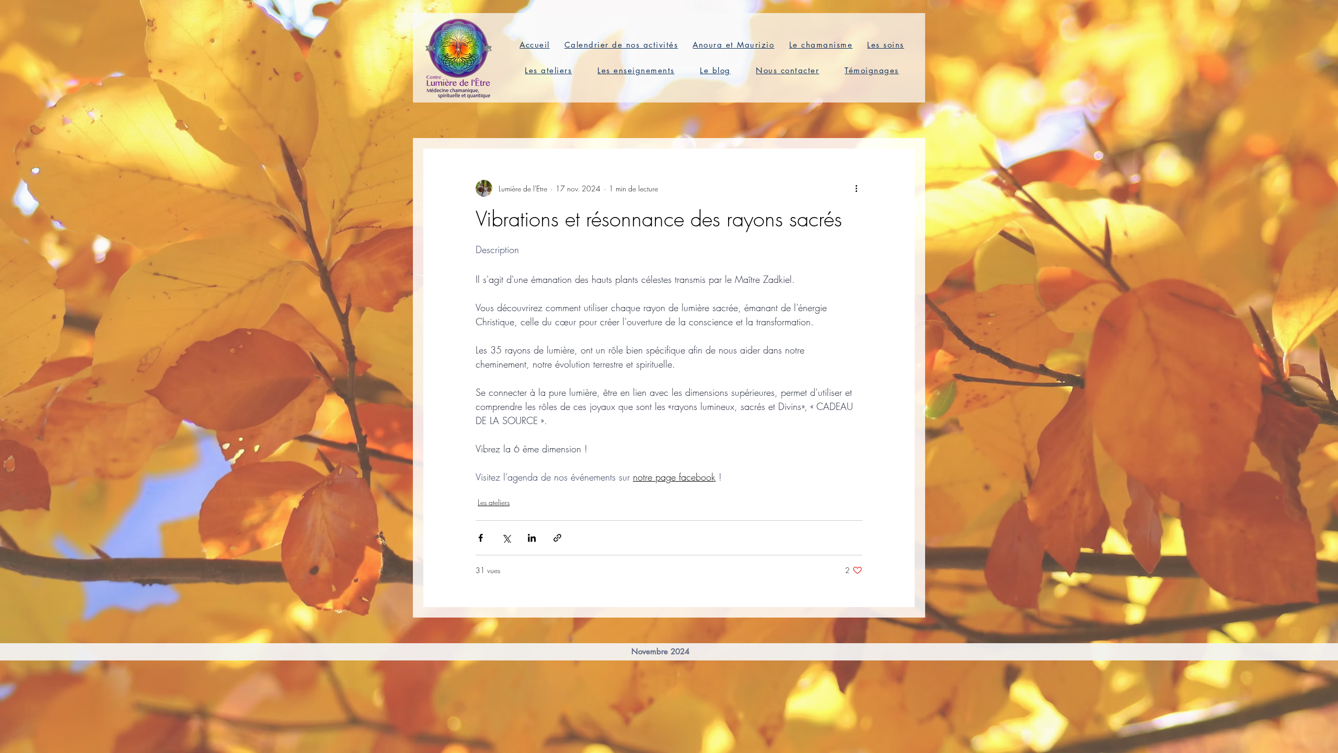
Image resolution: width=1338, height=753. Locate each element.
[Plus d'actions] (856, 188)
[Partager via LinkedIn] (532, 538)
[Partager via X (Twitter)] (506, 538)
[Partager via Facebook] (481, 538)
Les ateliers (494, 502)
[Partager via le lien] (557, 538)
